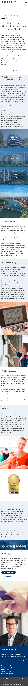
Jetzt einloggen (9, 572)
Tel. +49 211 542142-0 (6, 671)
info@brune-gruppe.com (7, 673)
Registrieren (7, 576)
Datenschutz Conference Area (8, 684)
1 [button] (13, 20)
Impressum (18, 684)
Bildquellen (11, 681)
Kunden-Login (5, 681)
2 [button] (15, 20)
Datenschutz (17, 681)
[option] (14, 12)
